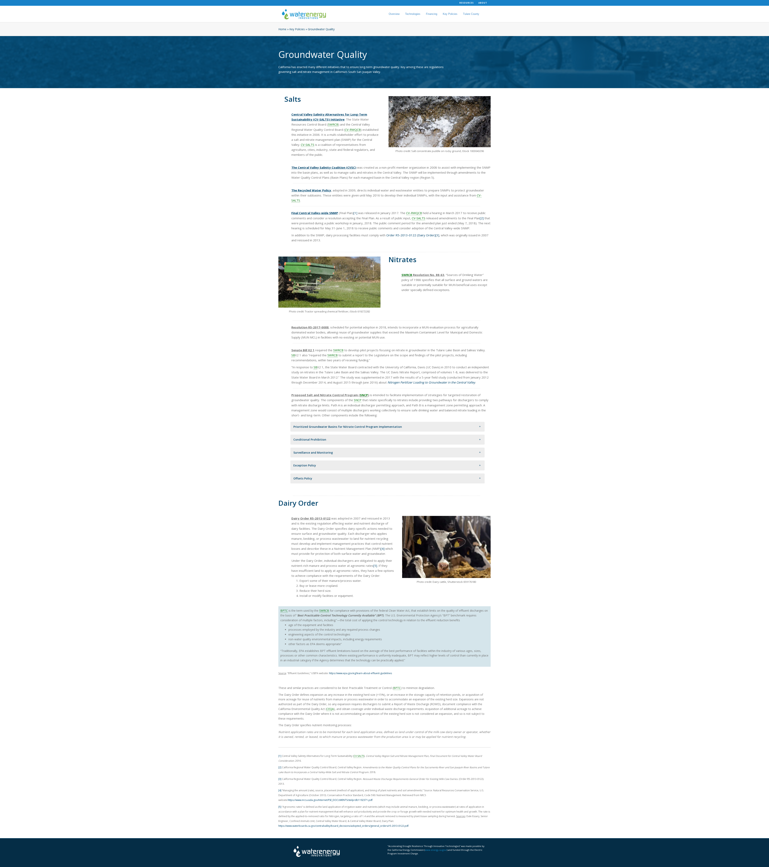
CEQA (330, 709)
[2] (482, 218)
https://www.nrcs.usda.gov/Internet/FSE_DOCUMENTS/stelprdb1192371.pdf (330, 800)
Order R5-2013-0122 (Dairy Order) (410, 235)
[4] (382, 549)
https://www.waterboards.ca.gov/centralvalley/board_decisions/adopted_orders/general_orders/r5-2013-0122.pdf (343, 826)
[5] (375, 566)
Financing (431, 13)
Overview (394, 13)
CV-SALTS (307, 145)
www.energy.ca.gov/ (436, 849)
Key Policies (450, 13)
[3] (437, 235)
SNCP (364, 395)
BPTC (284, 610)
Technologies (412, 13)
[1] (355, 213)
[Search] (484, 14)
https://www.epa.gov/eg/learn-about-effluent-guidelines (360, 673)
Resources (466, 2)
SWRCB (333, 124)
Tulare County (471, 13)
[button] (387, 427)
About (482, 2)
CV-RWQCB (353, 130)
